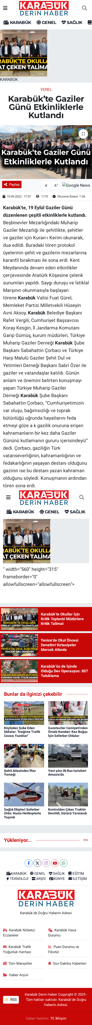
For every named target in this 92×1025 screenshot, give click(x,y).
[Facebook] (29, 863)
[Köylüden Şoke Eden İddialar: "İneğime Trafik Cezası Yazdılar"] (24, 712)
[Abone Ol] (76, 185)
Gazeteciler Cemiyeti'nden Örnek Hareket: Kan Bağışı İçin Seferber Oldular (68, 732)
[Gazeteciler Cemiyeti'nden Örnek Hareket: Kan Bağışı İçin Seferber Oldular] (68, 712)
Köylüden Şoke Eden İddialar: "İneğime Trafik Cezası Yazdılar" (22, 732)
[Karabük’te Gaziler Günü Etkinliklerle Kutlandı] (46, 152)
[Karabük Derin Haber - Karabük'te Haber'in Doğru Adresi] (44, 8)
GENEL (48, 22)
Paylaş (14, 184)
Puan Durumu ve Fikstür (63, 949)
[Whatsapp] (63, 863)
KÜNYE (59, 879)
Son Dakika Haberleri (69, 963)
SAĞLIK (74, 22)
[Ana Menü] (5, 8)
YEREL (46, 89)
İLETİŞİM (80, 879)
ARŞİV (41, 879)
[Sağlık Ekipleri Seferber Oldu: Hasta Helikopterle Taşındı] (24, 794)
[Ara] (84, 8)
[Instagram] (46, 863)
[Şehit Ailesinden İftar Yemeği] (24, 755)
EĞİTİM (78, 873)
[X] (37, 863)
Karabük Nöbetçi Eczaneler (19, 932)
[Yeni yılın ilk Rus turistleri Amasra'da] (68, 755)
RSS (13, 1000)
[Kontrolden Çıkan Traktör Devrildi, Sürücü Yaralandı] (68, 794)
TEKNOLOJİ (19, 879)
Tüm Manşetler (20, 963)
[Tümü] (86, 840)
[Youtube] (55, 863)
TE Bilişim (58, 1018)
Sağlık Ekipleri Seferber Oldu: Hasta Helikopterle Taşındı (22, 813)
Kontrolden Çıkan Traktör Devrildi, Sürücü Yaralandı (67, 811)
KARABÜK (20, 22)
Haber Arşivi (18, 975)
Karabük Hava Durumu (62, 932)
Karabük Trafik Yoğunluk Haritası (17, 949)
